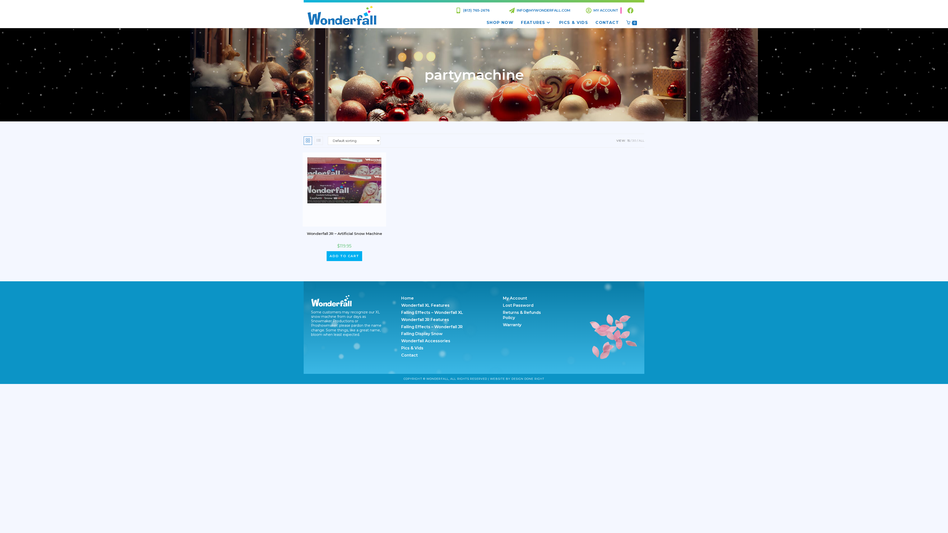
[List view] (319, 140)
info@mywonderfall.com (543, 10)
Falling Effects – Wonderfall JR (432, 326)
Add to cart (344, 256)
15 (628, 140)
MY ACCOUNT (605, 10)
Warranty (512, 325)
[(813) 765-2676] (458, 10)
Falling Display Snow (422, 333)
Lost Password (518, 305)
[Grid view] (308, 140)
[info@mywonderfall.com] (512, 10)
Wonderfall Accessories (425, 341)
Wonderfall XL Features (425, 305)
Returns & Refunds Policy (522, 315)
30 (634, 140)
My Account (515, 298)
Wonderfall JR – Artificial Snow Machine (344, 233)
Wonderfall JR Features (425, 319)
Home (407, 298)
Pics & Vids (412, 348)
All (641, 140)
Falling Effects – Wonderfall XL (432, 312)
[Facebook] (630, 10)
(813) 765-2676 (476, 10)
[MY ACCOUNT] (589, 10)
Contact (409, 355)
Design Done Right (528, 379)
